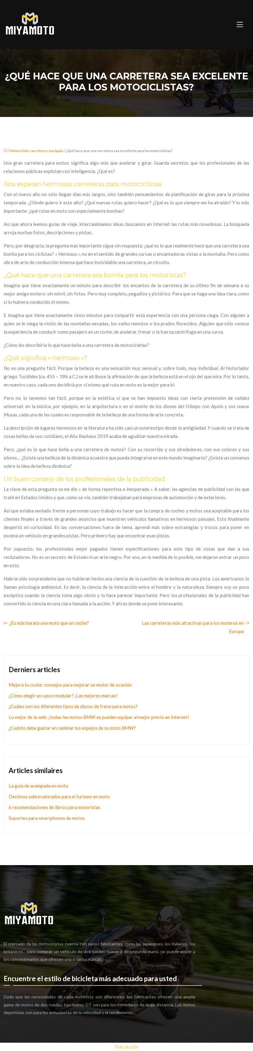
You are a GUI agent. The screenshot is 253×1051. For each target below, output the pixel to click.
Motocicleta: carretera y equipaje (36, 151)
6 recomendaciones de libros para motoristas (54, 807)
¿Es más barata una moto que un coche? (49, 623)
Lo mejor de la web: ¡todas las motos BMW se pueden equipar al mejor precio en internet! (99, 717)
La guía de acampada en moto (38, 785)
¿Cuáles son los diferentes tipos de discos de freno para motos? (73, 706)
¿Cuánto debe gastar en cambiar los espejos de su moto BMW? (72, 728)
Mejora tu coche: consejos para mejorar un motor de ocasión (70, 685)
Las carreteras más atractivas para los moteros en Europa (193, 627)
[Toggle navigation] (239, 24)
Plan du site (127, 1046)
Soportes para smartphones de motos (47, 818)
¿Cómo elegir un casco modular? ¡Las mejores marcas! (63, 695)
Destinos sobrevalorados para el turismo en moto (59, 796)
